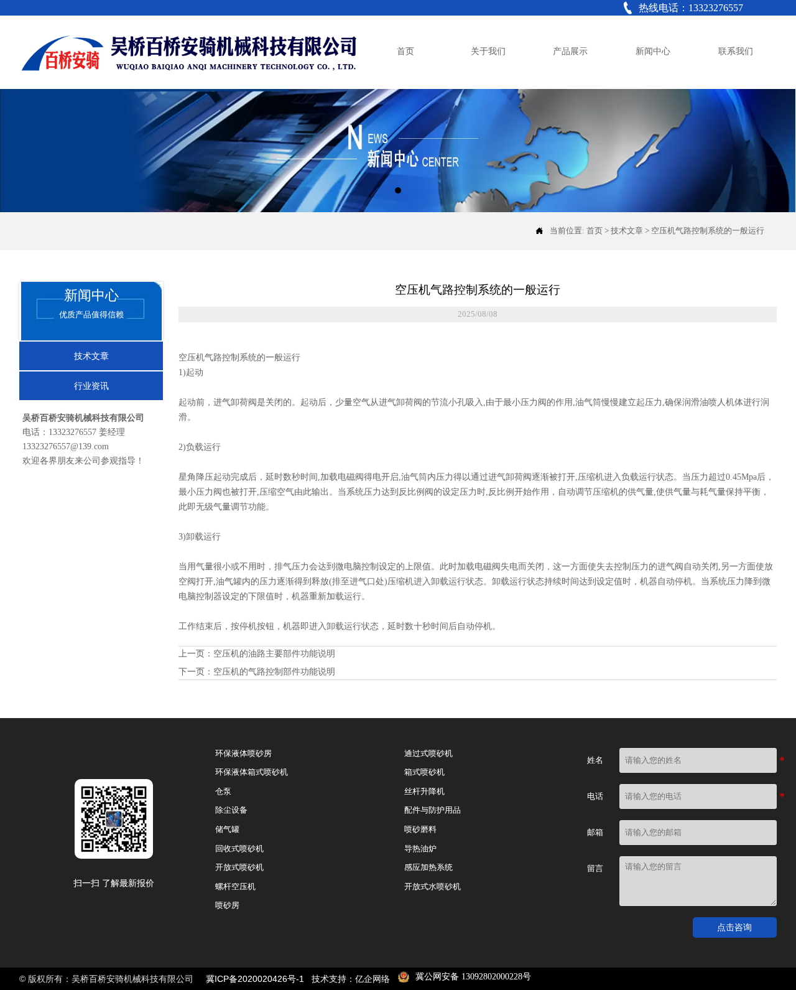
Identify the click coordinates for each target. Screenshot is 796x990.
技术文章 (627, 230)
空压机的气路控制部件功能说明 (274, 671)
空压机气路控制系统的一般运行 (707, 230)
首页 (594, 230)
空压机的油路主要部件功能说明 (274, 653)
